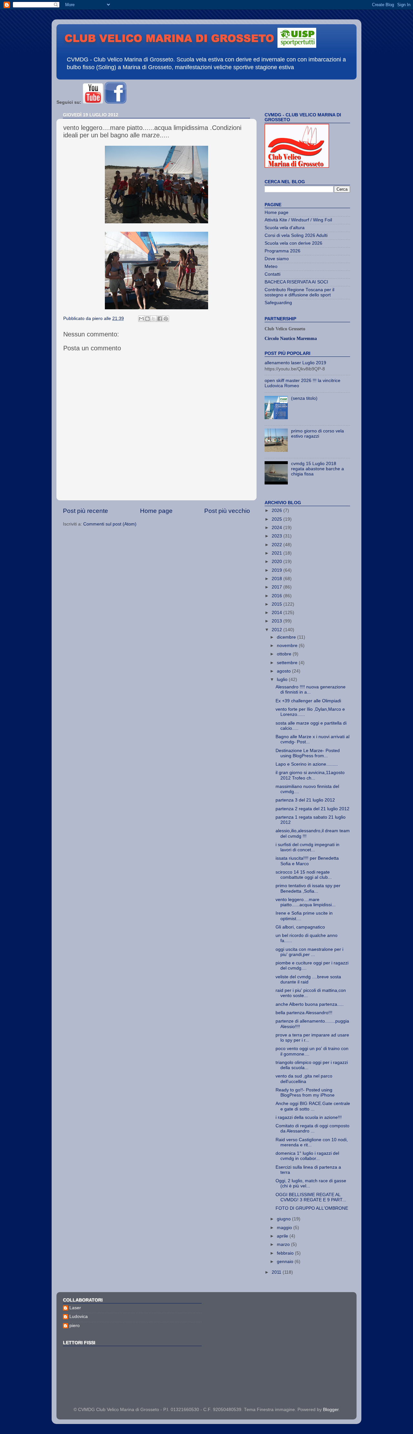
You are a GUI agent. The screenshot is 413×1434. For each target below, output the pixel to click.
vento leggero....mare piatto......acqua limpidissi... (306, 902)
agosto (284, 671)
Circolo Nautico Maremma (291, 338)
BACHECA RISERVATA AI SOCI (296, 282)
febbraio (286, 1253)
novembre (288, 645)
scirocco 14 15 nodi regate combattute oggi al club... (304, 875)
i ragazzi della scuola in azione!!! (309, 1117)
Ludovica (78, 1316)
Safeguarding (278, 302)
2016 (277, 595)
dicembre (287, 637)
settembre (288, 662)
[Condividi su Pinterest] (166, 318)
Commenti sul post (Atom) (109, 524)
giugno (284, 1218)
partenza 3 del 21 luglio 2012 (305, 800)
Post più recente (85, 510)
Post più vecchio (227, 510)
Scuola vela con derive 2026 (293, 243)
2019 (277, 570)
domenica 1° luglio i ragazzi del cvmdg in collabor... (307, 1156)
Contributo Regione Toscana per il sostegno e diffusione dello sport (299, 292)
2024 (277, 527)
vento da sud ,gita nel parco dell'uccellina (304, 1079)
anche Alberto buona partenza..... (310, 1004)
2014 (277, 612)
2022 (277, 544)
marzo (284, 1244)
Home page (156, 510)
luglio (283, 679)
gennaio (286, 1261)
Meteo (271, 266)
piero (74, 1325)
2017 (277, 587)
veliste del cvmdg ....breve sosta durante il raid (308, 979)
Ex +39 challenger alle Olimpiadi (308, 700)
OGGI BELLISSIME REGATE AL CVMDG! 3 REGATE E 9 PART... (311, 1197)
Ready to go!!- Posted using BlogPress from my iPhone (305, 1093)
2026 (277, 510)
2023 (277, 536)
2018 (277, 578)
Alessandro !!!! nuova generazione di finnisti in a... (311, 690)
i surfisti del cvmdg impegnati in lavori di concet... (307, 847)
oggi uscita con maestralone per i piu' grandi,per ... (309, 952)
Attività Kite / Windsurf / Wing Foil (298, 220)
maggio (285, 1227)
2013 (277, 621)
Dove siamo (277, 258)
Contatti (272, 274)
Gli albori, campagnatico (300, 927)
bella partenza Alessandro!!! (304, 1012)
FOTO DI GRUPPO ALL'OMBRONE (312, 1208)
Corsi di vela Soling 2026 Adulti (296, 235)
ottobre (285, 654)
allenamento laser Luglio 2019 (295, 362)
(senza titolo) (304, 398)
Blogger (330, 1409)
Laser (75, 1307)
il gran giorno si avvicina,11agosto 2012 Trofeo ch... (310, 775)
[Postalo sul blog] (147, 318)
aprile (283, 1236)
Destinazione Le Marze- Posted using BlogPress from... (308, 753)
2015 (277, 604)
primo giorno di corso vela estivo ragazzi (317, 434)
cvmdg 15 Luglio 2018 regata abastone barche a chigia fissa (317, 468)
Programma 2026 (282, 251)
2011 (277, 1272)
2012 (277, 629)
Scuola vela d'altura (285, 227)
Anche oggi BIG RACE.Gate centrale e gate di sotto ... (313, 1106)
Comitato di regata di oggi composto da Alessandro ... (312, 1128)
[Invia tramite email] (141, 318)
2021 (277, 553)
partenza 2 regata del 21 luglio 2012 (312, 808)
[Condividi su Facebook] (159, 318)
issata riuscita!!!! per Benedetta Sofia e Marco (307, 861)
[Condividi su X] (153, 318)
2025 (277, 519)
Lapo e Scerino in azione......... (307, 764)
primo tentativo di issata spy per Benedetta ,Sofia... (308, 888)
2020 (277, 561)
